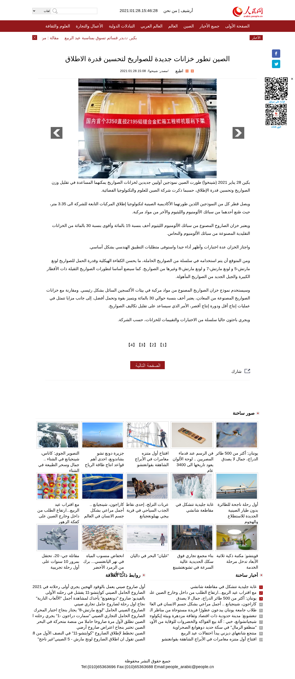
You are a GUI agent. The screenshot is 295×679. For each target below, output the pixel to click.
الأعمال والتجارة (89, 26)
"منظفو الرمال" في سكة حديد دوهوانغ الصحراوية (215, 627)
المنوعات (164, 37)
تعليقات (144, 37)
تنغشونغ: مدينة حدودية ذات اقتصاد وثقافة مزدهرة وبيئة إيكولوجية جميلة (196, 615)
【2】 (153, 345)
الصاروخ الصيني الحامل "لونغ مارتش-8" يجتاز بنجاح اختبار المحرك (89, 610)
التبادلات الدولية (122, 26)
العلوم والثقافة (57, 26)
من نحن (170, 10)
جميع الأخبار (209, 26)
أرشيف (186, 10)
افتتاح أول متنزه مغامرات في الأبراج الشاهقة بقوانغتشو (152, 459)
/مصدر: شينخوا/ (158, 71)
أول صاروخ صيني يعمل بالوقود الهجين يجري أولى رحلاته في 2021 (88, 586)
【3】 (142, 345)
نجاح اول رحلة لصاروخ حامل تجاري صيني (109, 604)
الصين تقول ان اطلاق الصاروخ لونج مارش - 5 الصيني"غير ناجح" (91, 639)
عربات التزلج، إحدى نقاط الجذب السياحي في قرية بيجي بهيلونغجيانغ (147, 510)
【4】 (131, 345)
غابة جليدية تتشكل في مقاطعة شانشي (223, 586)
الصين (188, 26)
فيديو (127, 37)
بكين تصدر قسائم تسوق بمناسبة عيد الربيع (108, 38)
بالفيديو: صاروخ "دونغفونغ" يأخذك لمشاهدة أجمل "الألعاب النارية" (90, 598)
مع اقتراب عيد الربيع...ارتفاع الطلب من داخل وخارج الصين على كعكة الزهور (191, 592)
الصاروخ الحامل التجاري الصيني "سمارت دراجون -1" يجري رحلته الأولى (84, 615)
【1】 (163, 345)
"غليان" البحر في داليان (149, 555)
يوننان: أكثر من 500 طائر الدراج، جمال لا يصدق (216, 598)
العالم (173, 26)
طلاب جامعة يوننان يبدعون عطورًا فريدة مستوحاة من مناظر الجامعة (198, 610)
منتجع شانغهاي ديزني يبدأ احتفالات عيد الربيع (219, 633)
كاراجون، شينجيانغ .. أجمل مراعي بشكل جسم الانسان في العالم (104, 510)
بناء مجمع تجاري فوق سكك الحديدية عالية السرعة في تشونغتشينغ (193, 561)
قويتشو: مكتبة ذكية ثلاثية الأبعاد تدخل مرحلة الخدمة (237, 561)
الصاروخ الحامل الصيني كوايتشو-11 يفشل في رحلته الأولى (95, 592)
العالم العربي (151, 26)
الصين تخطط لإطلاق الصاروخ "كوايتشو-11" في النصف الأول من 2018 (85, 633)
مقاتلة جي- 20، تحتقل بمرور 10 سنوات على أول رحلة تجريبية (60, 561)
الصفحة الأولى (237, 26)
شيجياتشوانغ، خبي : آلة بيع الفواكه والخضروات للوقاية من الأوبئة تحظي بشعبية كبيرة (184, 621)
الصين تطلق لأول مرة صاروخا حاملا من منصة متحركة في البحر (91, 621)
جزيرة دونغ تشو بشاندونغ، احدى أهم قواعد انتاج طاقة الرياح (104, 459)
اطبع (179, 71)
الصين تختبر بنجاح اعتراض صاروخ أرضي (111, 627)
